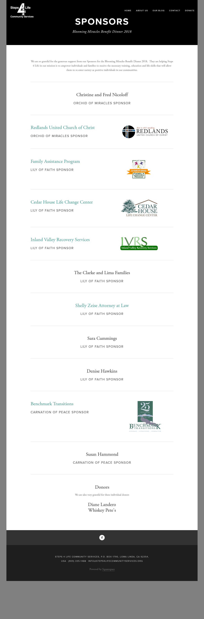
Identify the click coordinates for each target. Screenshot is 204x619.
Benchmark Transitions (52, 404)
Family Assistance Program (55, 161)
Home (128, 10)
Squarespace (108, 569)
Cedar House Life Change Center (62, 202)
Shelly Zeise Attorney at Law (102, 306)
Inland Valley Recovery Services (60, 240)
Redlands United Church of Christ (63, 128)
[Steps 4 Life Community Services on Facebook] (102, 537)
